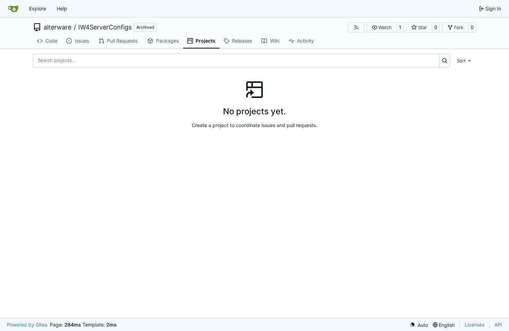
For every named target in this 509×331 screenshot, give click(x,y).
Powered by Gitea (27, 325)
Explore (37, 8)
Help (62, 8)
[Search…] (444, 61)
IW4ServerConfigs (105, 27)
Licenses (474, 325)
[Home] (13, 8)
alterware (57, 27)
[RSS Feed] (356, 27)
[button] (382, 27)
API (498, 325)
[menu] (464, 60)
